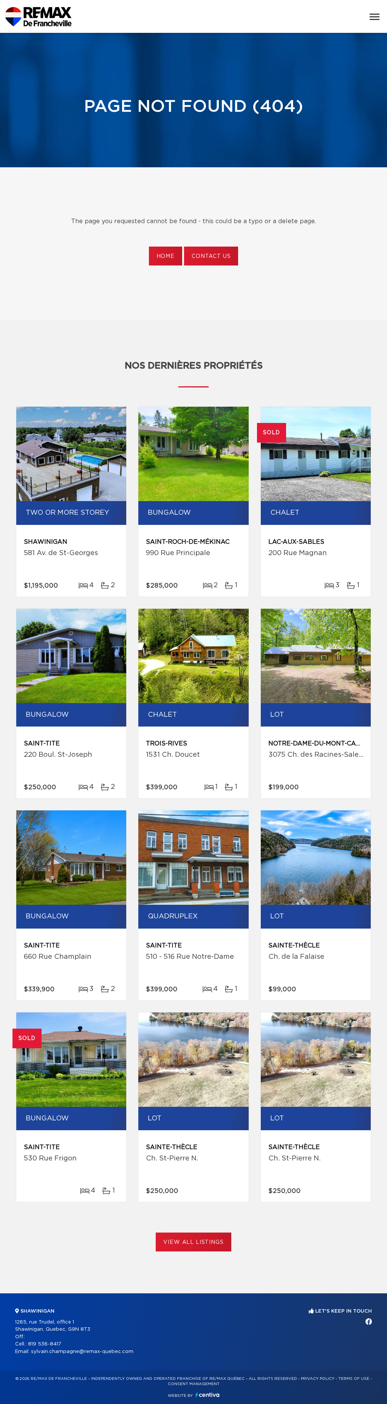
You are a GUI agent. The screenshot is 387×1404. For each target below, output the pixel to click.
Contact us (211, 256)
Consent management (194, 1384)
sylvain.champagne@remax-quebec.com (82, 1351)
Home (165, 256)
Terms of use (353, 1379)
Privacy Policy (317, 1379)
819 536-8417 (44, 1344)
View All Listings (193, 1242)
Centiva (207, 1394)
